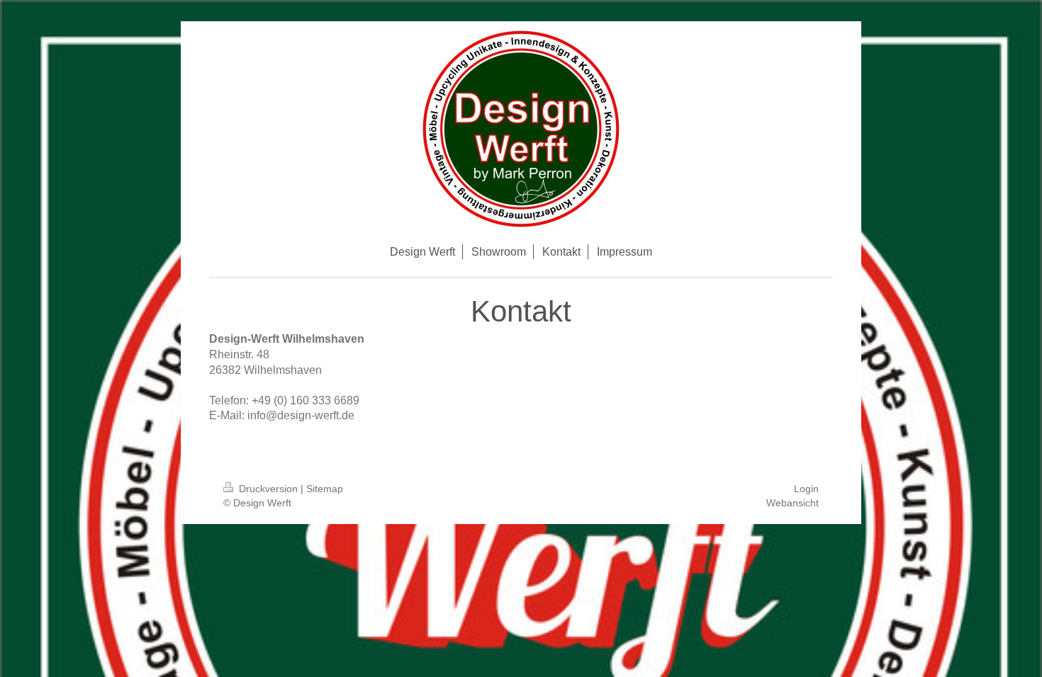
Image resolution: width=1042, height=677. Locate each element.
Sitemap (324, 488)
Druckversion (268, 488)
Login (806, 488)
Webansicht (792, 502)
